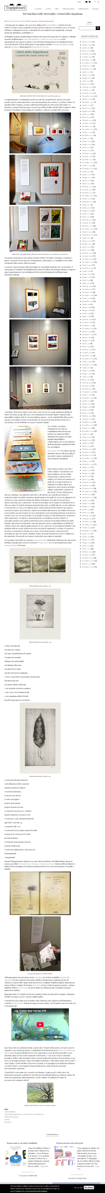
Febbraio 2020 (87, 253)
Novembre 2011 (87, 525)
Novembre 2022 (88, 162)
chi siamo (38, 9)
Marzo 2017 (86, 346)
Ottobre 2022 (87, 165)
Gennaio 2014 (87, 452)
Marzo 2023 (86, 150)
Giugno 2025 (86, 75)
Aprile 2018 (86, 313)
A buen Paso (22, 988)
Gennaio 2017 (87, 353)
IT (95, 2)
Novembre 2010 (88, 561)
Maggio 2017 (86, 340)
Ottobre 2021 (86, 199)
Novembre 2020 (88, 229)
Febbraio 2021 (87, 220)
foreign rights (83, 9)
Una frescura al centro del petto (69, 1143)
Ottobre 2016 (87, 362)
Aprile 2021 (86, 214)
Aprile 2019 (86, 280)
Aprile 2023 (86, 147)
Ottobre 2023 (87, 132)
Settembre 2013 (87, 464)
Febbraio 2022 (87, 187)
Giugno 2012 (86, 503)
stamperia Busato (11, 545)
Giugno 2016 (86, 371)
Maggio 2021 (86, 211)
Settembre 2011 (87, 531)
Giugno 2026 (86, 42)
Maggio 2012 (86, 506)
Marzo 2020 (86, 250)
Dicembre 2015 (87, 389)
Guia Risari (14, 47)
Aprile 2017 (86, 343)
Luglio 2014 (86, 434)
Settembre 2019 (87, 268)
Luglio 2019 (86, 271)
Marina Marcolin (39, 540)
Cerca (98, 28)
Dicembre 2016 (87, 355)
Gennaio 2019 (87, 289)
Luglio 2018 (86, 304)
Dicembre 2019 (87, 259)
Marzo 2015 (86, 413)
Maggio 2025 (86, 78)
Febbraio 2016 (87, 383)
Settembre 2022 (88, 168)
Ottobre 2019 (87, 265)
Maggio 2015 (86, 407)
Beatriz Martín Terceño (40, 47)
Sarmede (8, 1122)
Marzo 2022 (86, 183)
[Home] (15, 7)
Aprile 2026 (86, 48)
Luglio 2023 (86, 138)
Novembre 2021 (87, 196)
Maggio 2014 (86, 440)
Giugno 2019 (86, 274)
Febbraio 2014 (87, 449)
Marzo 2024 (86, 117)
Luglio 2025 (86, 72)
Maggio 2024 (87, 111)
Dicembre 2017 (87, 325)
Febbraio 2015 (87, 416)
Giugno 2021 (86, 208)
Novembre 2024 (88, 96)
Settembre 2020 (88, 235)
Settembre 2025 (87, 69)
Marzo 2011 (86, 549)
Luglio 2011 (86, 537)
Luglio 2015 (86, 401)
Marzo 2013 (86, 479)
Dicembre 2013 (87, 455)
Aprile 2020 (86, 247)
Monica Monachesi (14, 21)
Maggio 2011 (86, 543)
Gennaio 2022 (87, 190)
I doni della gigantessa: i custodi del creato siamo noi (24, 1114)
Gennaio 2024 (87, 123)
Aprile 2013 (86, 476)
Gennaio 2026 (87, 57)
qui (32, 33)
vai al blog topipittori (28, 1176)
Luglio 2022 (86, 171)
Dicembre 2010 (87, 558)
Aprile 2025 (86, 81)
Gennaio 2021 (87, 223)
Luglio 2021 (86, 205)
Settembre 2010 (88, 567)
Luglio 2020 (86, 238)
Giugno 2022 (86, 174)
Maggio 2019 (86, 277)
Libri (56, 9)
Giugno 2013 (86, 470)
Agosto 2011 (86, 534)
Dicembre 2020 (87, 226)
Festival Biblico (51, 25)
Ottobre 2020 (87, 232)
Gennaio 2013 (87, 485)
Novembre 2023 (88, 129)
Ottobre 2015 (86, 395)
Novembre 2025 (88, 63)
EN (98, 2)
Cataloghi (95, 9)
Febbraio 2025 (87, 87)
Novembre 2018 (87, 295)
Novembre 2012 (87, 491)
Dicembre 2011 (87, 521)
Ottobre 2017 (86, 331)
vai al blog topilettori (77, 1178)
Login (79, 2)
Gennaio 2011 (87, 555)
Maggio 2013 (86, 473)
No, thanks (89, 1187)
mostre (7, 1119)
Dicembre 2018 (87, 292)
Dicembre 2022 (87, 159)
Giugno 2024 (86, 108)
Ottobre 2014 (87, 428)
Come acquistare (68, 9)
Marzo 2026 (86, 51)
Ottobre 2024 (87, 99)
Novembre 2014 (88, 425)
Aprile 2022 (86, 181)
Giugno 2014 (86, 437)
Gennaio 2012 (87, 519)
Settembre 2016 (87, 365)
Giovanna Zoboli (55, 451)
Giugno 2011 (86, 540)
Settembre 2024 (88, 102)
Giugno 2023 (86, 141)
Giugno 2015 (86, 404)
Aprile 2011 (86, 546)
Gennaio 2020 (87, 256)
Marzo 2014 (86, 446)
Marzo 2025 (86, 84)
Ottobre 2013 (86, 461)
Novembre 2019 (88, 262)
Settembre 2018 (87, 301)
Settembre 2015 (87, 398)
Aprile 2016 (86, 377)
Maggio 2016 (86, 374)
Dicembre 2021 (87, 193)
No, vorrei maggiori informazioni (34, 1191)
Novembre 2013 (87, 458)
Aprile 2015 (86, 410)
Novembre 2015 (87, 392)
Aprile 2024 (86, 114)
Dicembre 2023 (87, 126)
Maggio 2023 (86, 144)
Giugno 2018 (86, 307)
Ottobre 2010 (87, 564)
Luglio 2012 (86, 500)
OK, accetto (78, 1187)
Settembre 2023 (87, 135)
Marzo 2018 (86, 316)
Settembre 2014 (87, 431)
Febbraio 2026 (87, 54)
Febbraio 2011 (87, 552)
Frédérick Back (17, 1003)
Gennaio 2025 (87, 90)
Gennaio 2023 (87, 156)
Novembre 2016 (88, 359)
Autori (48, 9)
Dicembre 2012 (87, 488)
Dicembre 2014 (87, 422)
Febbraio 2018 (87, 319)
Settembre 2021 (87, 202)
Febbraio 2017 (87, 349)
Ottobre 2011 (86, 528)
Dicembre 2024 (87, 93)
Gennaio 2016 (87, 386)
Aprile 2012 (86, 509)
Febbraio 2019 (87, 286)
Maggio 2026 (87, 45)
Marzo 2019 (86, 283)
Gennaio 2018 (87, 322)
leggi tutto (44, 1166)
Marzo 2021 (86, 217)
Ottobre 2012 (86, 494)
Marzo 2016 (86, 380)
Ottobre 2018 (86, 298)
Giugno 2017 (86, 337)
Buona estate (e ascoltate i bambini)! (22, 1143)
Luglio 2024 (86, 105)
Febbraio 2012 (87, 515)
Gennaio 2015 (87, 419)
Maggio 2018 (86, 310)
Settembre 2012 (87, 497)
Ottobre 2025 (87, 66)
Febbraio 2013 (87, 482)
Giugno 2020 (86, 241)
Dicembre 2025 (87, 60)
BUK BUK (36, 985)
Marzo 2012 (86, 512)
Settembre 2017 (87, 334)
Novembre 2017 (87, 328)
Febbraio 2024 (87, 120)
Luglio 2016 (86, 368)
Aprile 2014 (86, 443)
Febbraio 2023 (87, 153)
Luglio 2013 (86, 467)
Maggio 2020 (87, 244)
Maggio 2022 (86, 177)
